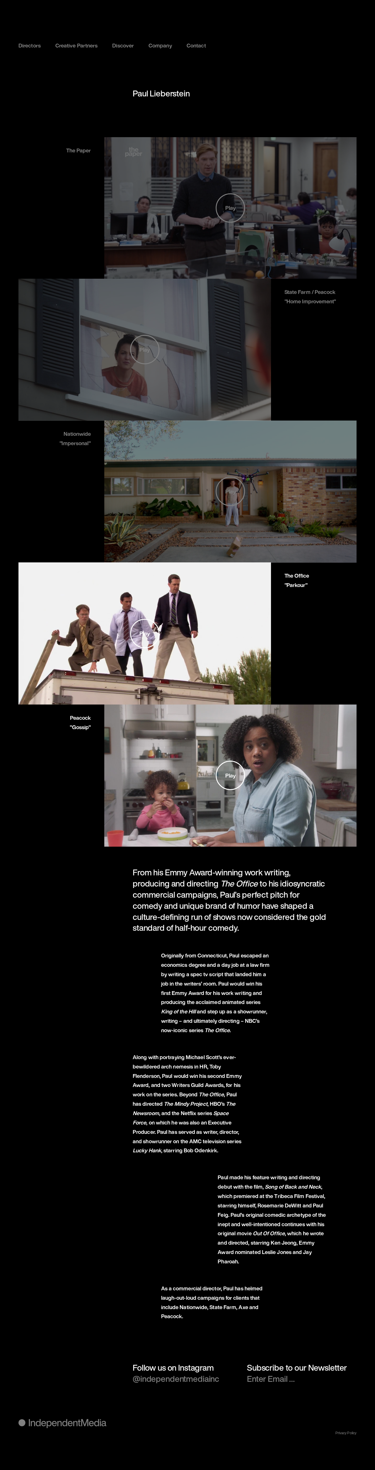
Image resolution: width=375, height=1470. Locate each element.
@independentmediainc (176, 1379)
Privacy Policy (346, 1432)
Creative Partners (76, 45)
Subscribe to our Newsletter (297, 1367)
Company (160, 45)
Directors (29, 45)
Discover (123, 45)
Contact (196, 45)
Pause (123, 262)
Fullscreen (337, 262)
